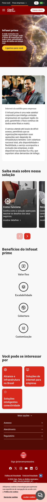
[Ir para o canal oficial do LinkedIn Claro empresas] (31, 468)
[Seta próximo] (27, 236)
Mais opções (23, 415)
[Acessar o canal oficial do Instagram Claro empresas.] (20, 468)
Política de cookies (11, 492)
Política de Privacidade (13, 476)
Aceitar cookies (29, 497)
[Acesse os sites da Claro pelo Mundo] (42, 3)
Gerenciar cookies (11, 497)
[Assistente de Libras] (40, 475)
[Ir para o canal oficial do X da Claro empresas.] (15, 468)
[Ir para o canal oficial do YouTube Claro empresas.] (26, 468)
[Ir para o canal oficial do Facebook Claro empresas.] (10, 468)
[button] (19, 204)
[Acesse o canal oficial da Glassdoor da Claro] (36, 468)
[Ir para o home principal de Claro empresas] (11, 10)
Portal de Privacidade (30, 476)
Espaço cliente (38, 10)
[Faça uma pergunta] (36, 3)
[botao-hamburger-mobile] (3, 10)
